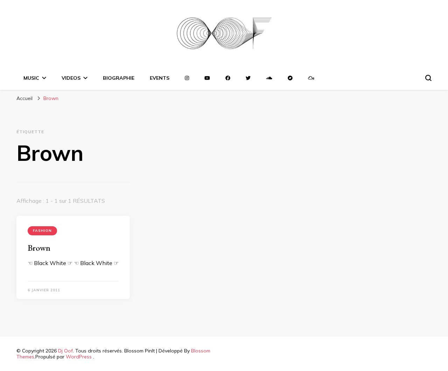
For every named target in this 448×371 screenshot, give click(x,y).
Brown (39, 247)
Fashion (42, 230)
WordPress (79, 357)
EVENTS (159, 78)
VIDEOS (71, 78)
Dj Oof (65, 351)
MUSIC (31, 78)
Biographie (118, 78)
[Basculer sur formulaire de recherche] (428, 78)
